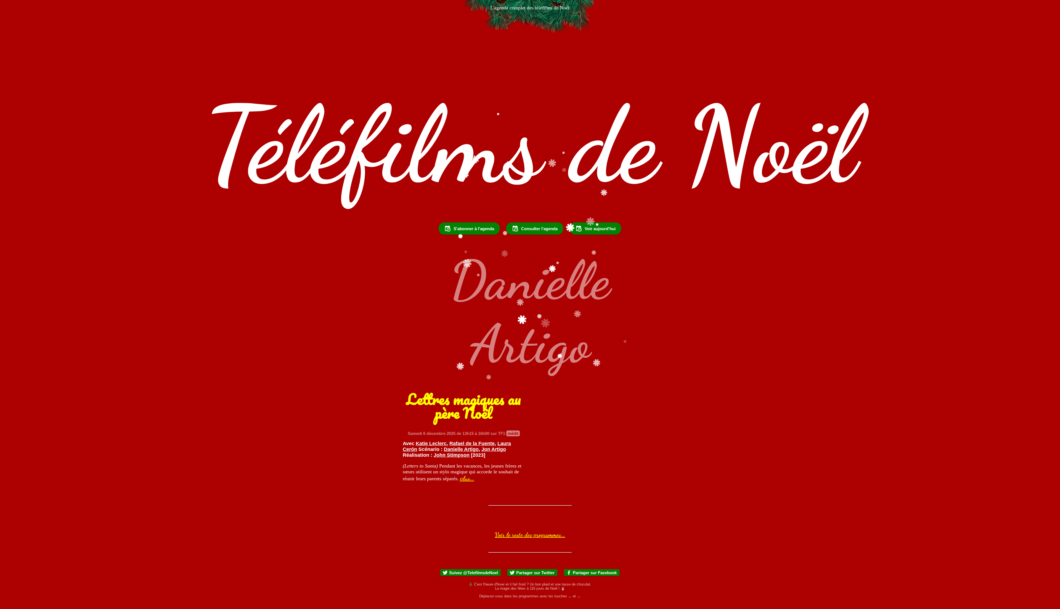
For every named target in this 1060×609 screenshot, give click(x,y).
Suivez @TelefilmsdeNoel (473, 572)
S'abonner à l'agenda (474, 228)
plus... (467, 478)
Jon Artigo (493, 449)
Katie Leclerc (431, 443)
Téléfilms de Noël (530, 145)
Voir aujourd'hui (600, 228)
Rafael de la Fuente (472, 443)
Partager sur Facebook (595, 572)
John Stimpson (452, 455)
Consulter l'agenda (539, 228)
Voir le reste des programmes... (530, 534)
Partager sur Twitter (535, 572)
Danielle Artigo (461, 449)
